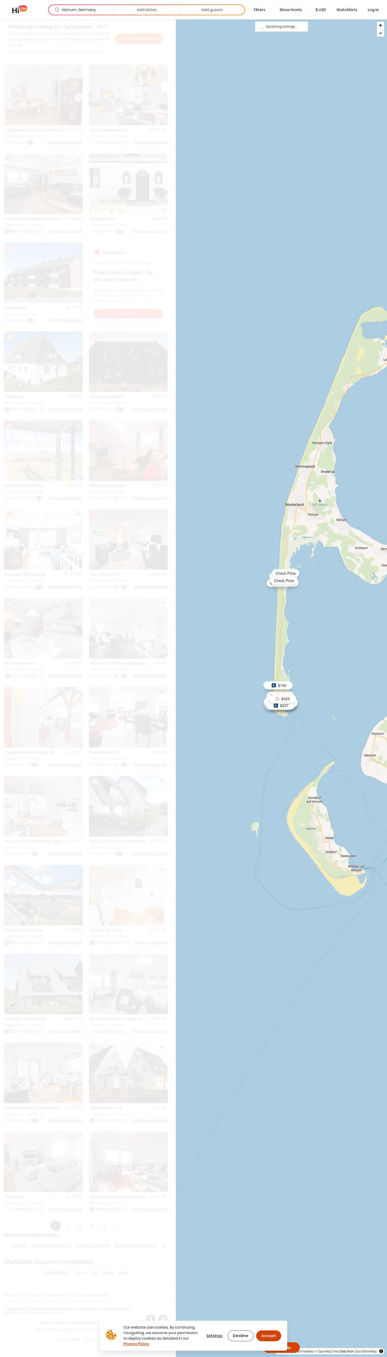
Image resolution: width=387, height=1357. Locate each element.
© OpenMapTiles (327, 1351)
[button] (320, 9)
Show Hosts (291, 9)
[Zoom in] (380, 25)
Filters (259, 9)
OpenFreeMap (303, 1351)
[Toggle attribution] (381, 1351)
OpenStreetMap (365, 1351)
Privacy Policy (136, 1343)
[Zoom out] (380, 33)
